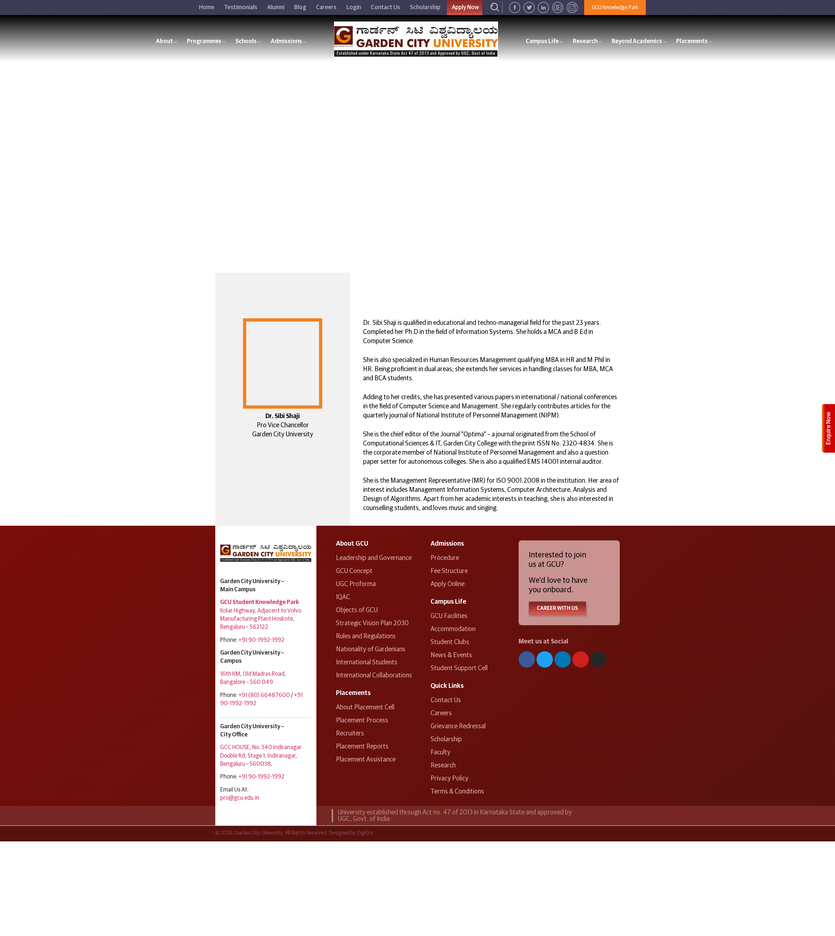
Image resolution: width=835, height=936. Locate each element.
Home (206, 7)
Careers (326, 7)
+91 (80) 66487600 (264, 695)
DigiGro (365, 833)
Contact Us (385, 7)
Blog (300, 7)
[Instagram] (598, 659)
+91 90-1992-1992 (261, 640)
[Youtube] (580, 659)
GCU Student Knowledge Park (259, 602)
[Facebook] (527, 659)
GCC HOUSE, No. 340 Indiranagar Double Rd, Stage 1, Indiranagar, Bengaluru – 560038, (260, 756)
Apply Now (465, 7)
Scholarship (425, 7)
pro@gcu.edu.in (239, 798)
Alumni (275, 7)
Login (353, 7)
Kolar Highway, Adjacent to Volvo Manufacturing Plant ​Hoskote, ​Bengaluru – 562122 (260, 619)
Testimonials (240, 7)
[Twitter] (545, 659)
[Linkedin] (562, 659)
